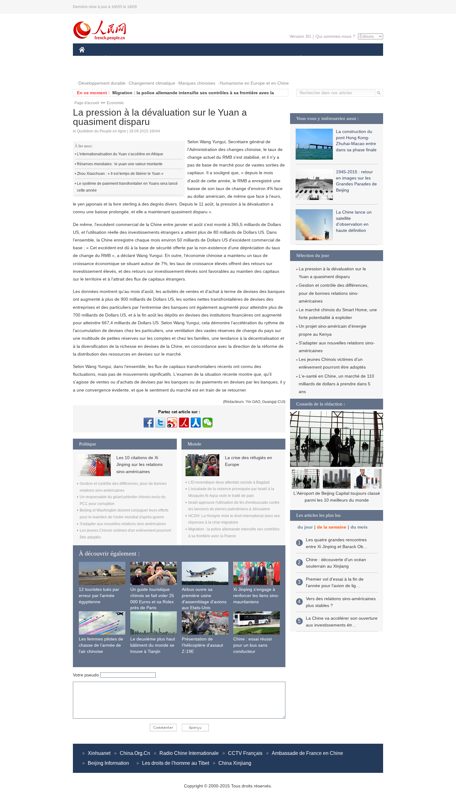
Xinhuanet (99, 753)
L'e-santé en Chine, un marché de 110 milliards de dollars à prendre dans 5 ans (336, 384)
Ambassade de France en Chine (307, 753)
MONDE (146, 58)
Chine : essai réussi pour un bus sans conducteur (252, 644)
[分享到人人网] (196, 423)
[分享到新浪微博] (172, 423)
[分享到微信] (207, 423)
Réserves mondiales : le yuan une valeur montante (120, 164)
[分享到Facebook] (149, 423)
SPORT (322, 58)
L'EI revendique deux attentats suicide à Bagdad (229, 482)
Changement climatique (152, 83)
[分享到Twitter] (160, 423)
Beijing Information (108, 763)
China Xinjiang (234, 763)
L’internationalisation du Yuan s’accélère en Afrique (120, 154)
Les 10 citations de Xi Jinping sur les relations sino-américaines (139, 464)
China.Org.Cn (135, 753)
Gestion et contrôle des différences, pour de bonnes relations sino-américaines (334, 293)
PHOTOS (92, 70)
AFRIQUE (173, 58)
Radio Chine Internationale (189, 753)
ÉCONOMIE (117, 58)
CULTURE (228, 58)
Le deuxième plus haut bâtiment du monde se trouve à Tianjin (152, 644)
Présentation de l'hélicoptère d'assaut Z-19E (202, 644)
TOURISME (349, 58)
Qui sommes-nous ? (335, 36)
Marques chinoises (196, 83)
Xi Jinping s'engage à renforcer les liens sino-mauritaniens (256, 595)
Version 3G (300, 36)
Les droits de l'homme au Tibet (175, 763)
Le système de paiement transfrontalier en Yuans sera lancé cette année (127, 187)
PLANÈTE (297, 58)
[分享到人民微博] (184, 423)
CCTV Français (245, 753)
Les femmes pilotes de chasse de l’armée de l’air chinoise (101, 644)
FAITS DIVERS (263, 58)
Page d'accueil (86, 103)
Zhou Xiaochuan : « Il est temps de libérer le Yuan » (120, 173)
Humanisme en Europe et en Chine (254, 83)
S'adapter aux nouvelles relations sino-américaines (123, 524)
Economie (115, 103)
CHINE (90, 58)
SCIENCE (200, 58)
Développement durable (102, 83)
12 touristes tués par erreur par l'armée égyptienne (99, 595)
